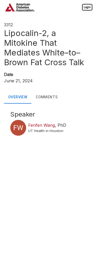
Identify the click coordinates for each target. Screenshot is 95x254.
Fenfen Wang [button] (41, 125)
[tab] (17, 97)
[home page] (20, 7)
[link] (87, 7)
